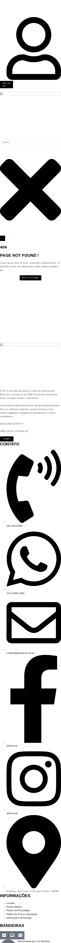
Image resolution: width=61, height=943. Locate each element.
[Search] (2, 238)
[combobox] (30, 142)
